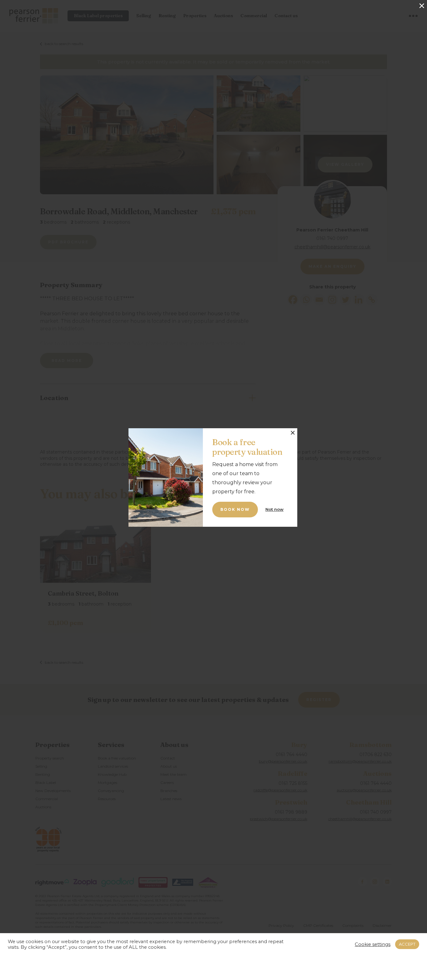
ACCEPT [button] (407, 944)
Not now (274, 509)
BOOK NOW (235, 509)
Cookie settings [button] (372, 944)
